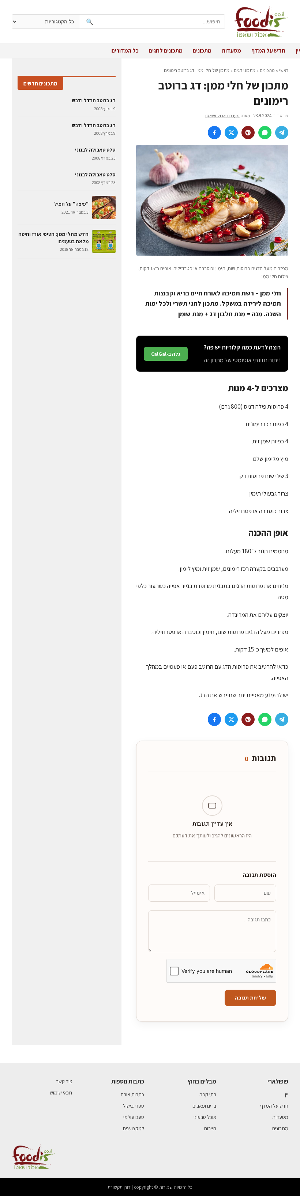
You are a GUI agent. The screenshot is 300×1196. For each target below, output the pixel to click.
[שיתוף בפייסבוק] (214, 132)
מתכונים (202, 50)
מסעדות (231, 50)
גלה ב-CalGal (165, 354)
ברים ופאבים (204, 1106)
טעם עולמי (133, 1117)
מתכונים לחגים (166, 50)
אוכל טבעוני (205, 1117)
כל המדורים (125, 50)
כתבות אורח (132, 1094)
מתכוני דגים (244, 70)
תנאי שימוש (61, 1092)
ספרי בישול (133, 1106)
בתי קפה (207, 1094)
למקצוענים (133, 1128)
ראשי (283, 70)
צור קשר (64, 1081)
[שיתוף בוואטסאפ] (264, 132)
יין (298, 50)
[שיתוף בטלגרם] (281, 132)
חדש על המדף (268, 50)
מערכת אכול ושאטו (222, 115)
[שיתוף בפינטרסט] (248, 132)
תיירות (210, 1128)
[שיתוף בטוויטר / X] (231, 132)
